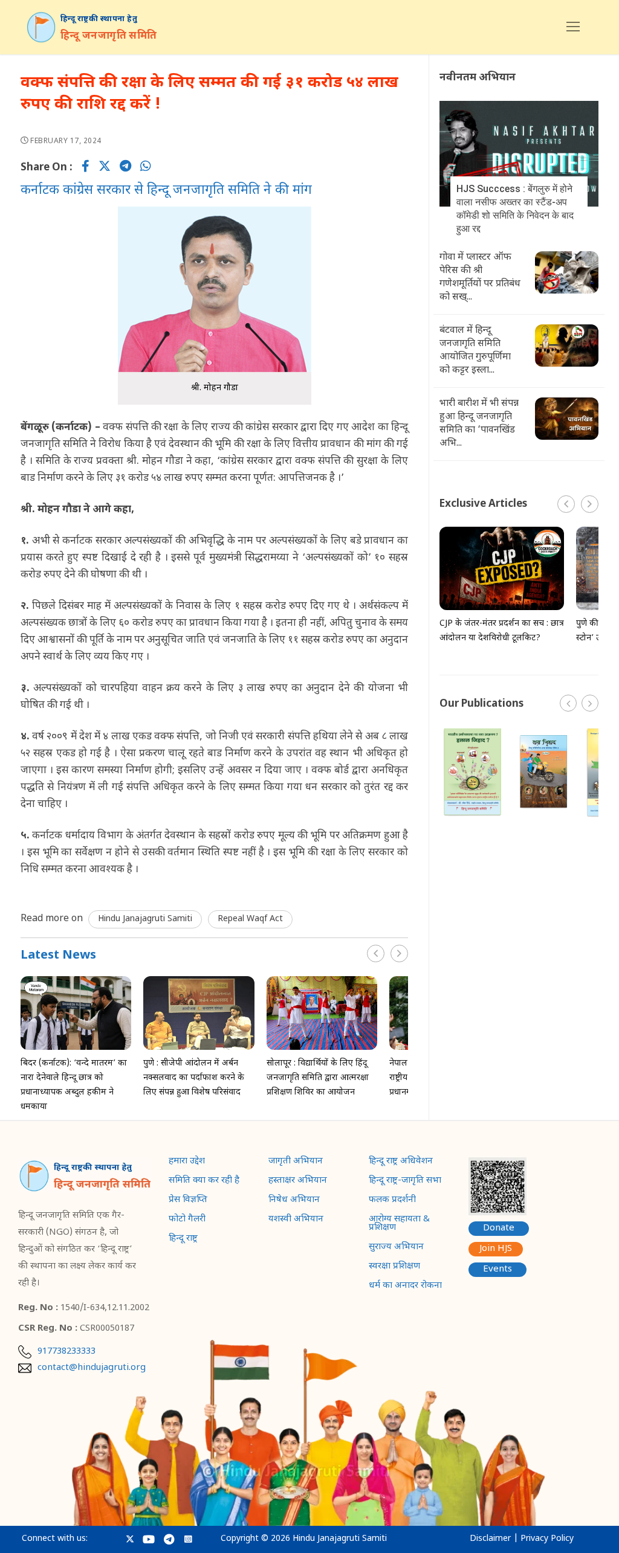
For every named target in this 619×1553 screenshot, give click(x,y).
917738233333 (66, 1352)
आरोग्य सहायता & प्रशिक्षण (399, 1224)
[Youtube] (149, 1539)
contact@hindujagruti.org (91, 1368)
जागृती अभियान (295, 1162)
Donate (498, 1228)
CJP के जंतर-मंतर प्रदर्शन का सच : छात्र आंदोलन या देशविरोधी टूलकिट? (501, 631)
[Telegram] (125, 168)
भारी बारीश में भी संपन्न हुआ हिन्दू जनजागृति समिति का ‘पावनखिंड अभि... (479, 423)
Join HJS (495, 1249)
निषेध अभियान (294, 1201)
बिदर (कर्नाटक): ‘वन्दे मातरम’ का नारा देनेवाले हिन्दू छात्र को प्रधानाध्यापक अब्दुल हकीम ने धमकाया (74, 1085)
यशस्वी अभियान (295, 1220)
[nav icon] (573, 27)
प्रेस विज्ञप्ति (188, 1201)
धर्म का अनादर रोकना (405, 1286)
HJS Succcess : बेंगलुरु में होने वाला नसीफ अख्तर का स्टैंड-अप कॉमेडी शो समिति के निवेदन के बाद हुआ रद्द (515, 208)
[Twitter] (105, 168)
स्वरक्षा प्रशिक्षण (394, 1267)
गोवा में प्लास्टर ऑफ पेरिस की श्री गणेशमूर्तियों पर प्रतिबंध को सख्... (479, 277)
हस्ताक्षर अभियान (297, 1181)
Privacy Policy (547, 1539)
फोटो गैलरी (187, 1220)
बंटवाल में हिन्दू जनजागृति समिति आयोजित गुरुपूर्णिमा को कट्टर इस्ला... (475, 350)
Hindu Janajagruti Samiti (145, 919)
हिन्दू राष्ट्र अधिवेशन (401, 1162)
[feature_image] (76, 1013)
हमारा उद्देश (187, 1162)
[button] (399, 953)
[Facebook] (85, 168)
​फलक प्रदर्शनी (392, 1201)
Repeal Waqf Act (250, 919)
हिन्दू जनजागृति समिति (108, 36)
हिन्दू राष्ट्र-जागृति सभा (405, 1181)
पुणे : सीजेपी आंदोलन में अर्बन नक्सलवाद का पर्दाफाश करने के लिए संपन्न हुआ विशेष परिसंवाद (193, 1078)
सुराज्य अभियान (396, 1248)
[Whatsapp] (145, 168)
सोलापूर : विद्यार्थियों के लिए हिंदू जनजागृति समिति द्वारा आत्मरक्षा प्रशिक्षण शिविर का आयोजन (318, 1078)
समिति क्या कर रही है (204, 1181)
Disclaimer (490, 1539)
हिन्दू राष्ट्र (183, 1239)
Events (497, 1269)
